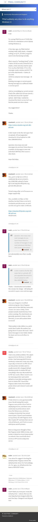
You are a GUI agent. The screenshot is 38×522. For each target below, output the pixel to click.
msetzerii (26, 250)
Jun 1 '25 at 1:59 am (27, 122)
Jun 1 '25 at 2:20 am (27, 174)
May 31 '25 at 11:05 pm (24, 31)
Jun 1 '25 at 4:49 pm (24, 489)
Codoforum (10, 516)
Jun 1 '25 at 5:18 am (24, 265)
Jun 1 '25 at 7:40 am (25, 352)
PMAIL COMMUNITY (17, 2)
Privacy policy (32, 520)
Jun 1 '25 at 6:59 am (27, 300)
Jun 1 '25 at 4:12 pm (24, 455)
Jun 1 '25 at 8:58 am (27, 397)
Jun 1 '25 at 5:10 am (24, 230)
